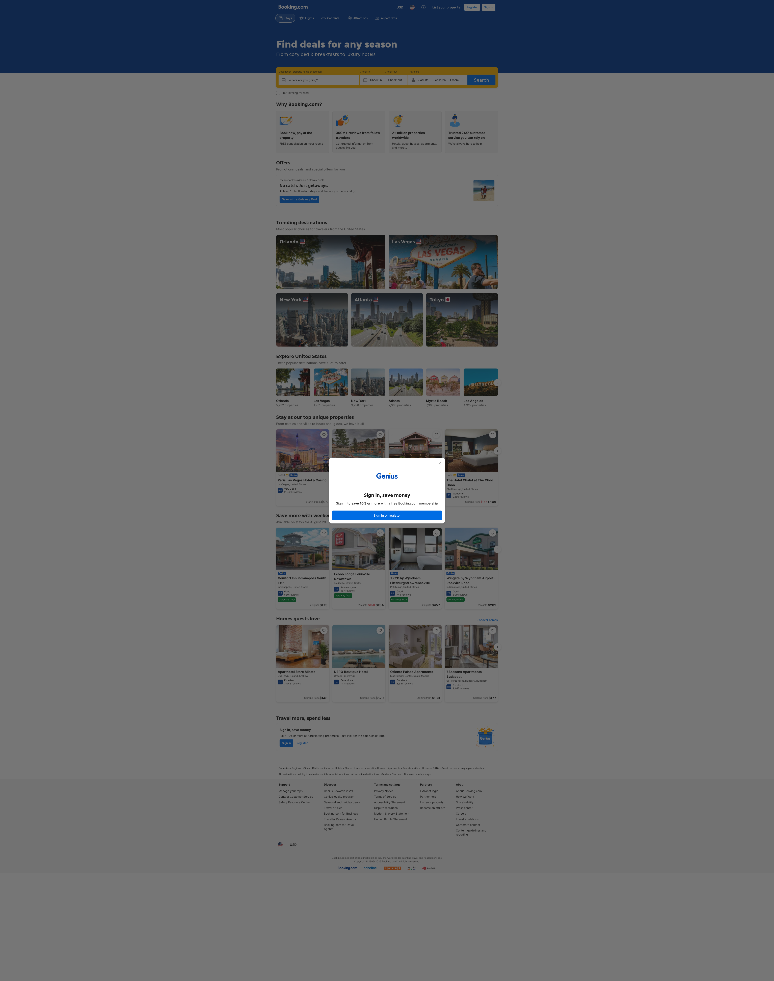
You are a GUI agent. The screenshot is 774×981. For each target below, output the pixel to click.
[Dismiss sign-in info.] (439, 463)
